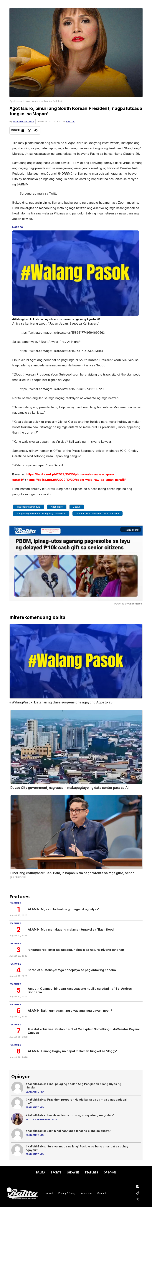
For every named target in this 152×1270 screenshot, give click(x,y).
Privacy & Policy (67, 1193)
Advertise (86, 1193)
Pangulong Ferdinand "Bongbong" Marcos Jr (41, 513)
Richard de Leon (23, 121)
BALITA (70, 121)
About (49, 1193)
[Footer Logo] (22, 1193)
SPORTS (56, 1172)
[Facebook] (23, 131)
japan (76, 507)
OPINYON (110, 1172)
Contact (101, 1193)
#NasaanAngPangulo (28, 507)
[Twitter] (29, 131)
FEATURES (91, 1172)
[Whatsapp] (35, 131)
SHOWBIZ (73, 1172)
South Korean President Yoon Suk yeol (97, 513)
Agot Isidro (57, 507)
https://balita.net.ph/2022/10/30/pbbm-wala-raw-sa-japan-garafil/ (76, 480)
